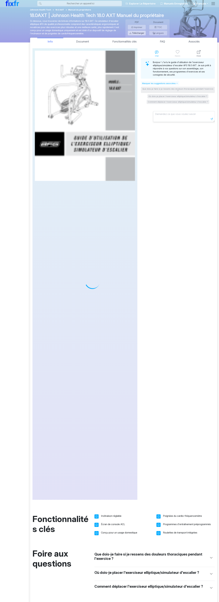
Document (82, 41)
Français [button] (201, 3)
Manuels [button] (175, 3)
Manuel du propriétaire (79, 9)
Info (50, 41)
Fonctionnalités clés (124, 41)
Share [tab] (199, 56)
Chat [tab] (157, 56)
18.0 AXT (59, 9)
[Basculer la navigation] (213, 3)
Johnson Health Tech (40, 9)
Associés (194, 41)
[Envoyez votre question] (212, 119)
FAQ (162, 41)
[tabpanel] (178, 279)
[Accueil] (12, 3)
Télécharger (137, 33)
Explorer (142, 3)
